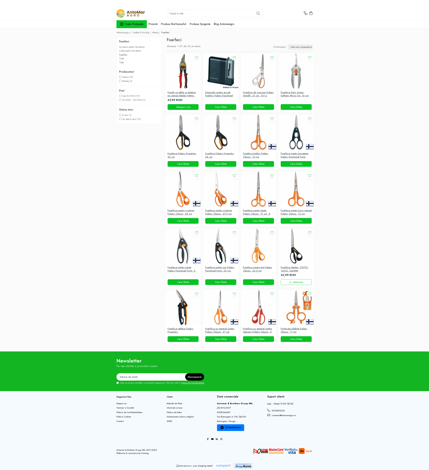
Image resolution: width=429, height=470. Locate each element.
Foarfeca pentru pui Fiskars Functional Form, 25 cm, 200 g (219, 269)
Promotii (153, 24)
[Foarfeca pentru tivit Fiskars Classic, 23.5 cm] (258, 246)
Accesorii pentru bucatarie (131, 47)
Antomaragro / (124, 32)
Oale (121, 58)
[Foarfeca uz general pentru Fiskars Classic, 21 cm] (221, 307)
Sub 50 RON (128, 96)
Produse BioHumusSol (173, 24)
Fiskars (125, 77)
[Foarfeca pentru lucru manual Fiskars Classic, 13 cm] (296, 189)
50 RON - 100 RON (132, 100)
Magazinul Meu (123, 396)
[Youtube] (212, 439)
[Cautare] (258, 13)
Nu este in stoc (129, 119)
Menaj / (156, 32)
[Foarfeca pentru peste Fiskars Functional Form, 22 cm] (183, 246)
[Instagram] (221, 439)
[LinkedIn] (217, 439)
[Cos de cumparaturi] (311, 13)
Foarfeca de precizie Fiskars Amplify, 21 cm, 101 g (258, 94)
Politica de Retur (174, 412)
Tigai (121, 62)
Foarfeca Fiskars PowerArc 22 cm (182, 155)
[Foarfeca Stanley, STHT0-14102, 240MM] (296, 246)
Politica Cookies (123, 416)
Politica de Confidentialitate (192, 382)
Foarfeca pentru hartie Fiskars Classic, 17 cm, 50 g (257, 212)
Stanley (125, 81)
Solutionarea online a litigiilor (180, 416)
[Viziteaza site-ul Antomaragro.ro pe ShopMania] (243, 465)
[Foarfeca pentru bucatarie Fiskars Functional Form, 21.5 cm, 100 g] (296, 132)
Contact (120, 421)
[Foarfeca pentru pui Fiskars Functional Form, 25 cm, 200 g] (221, 246)
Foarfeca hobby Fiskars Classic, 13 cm (255, 155)
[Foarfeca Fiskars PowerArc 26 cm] (221, 132)
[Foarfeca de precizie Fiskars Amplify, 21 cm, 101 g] (258, 71)
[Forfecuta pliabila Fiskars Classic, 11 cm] (296, 307)
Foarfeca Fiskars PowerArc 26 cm (219, 155)
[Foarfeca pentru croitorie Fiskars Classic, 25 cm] (183, 189)
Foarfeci (123, 54)
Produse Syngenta (200, 24)
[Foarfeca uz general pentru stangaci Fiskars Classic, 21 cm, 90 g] (258, 307)
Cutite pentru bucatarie (130, 50)
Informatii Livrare (174, 407)
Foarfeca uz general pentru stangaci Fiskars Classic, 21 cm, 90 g (258, 330)
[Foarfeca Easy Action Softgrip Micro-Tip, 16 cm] (296, 71)
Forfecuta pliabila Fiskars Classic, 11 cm (294, 330)
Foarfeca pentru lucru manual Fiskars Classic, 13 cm (296, 212)
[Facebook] (208, 439)
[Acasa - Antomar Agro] (133, 13)
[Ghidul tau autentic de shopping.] (223, 465)
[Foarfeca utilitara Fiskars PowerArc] (183, 307)
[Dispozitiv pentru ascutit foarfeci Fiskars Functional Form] (221, 71)
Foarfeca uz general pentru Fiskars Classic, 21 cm (219, 330)
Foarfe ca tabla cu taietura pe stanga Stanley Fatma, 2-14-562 (183, 94)
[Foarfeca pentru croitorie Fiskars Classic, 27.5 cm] (221, 189)
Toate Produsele (134, 24)
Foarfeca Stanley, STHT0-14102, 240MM (295, 269)
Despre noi (121, 403)
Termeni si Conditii (125, 407)
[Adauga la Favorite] (197, 57)
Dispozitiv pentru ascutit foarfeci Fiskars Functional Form (219, 94)
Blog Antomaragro (224, 24)
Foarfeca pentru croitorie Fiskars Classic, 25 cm (181, 212)
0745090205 (278, 410)
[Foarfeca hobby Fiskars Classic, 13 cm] (258, 132)
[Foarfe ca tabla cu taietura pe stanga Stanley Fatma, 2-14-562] (183, 71)
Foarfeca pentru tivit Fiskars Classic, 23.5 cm (257, 269)
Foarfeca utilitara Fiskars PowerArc (180, 330)
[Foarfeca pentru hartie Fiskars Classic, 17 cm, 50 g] (258, 189)
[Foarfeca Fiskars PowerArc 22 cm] (183, 132)
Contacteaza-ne (233, 427)
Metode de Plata (174, 403)
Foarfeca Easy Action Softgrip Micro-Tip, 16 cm (295, 94)
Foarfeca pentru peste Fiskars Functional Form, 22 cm (182, 269)
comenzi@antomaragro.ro (283, 415)
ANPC (169, 421)
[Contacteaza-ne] (305, 13)
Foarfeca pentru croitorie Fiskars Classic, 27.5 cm (218, 212)
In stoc (125, 115)
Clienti (170, 396)
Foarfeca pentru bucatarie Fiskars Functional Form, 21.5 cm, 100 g (294, 155)
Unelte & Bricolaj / (142, 32)
